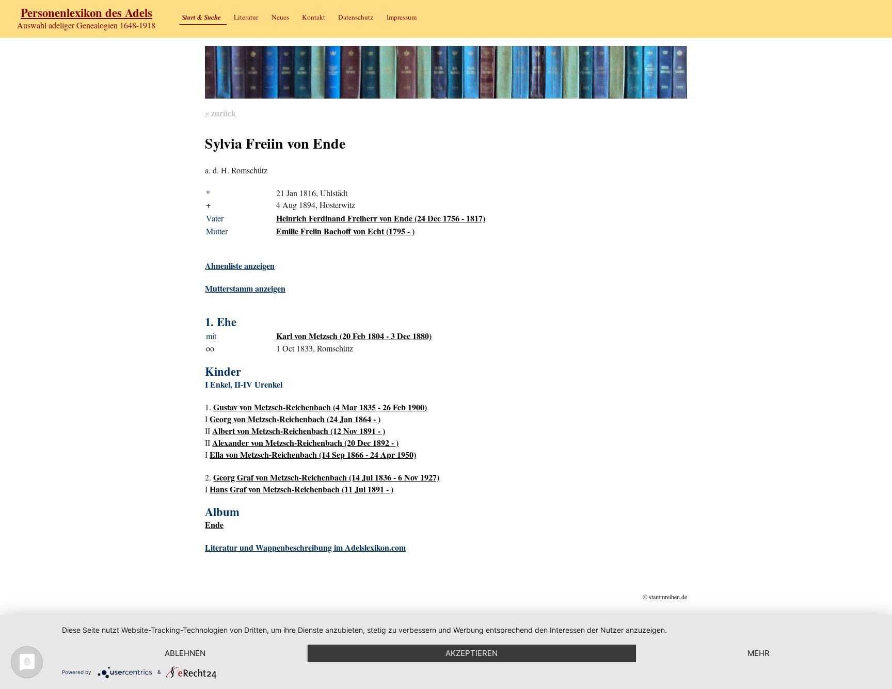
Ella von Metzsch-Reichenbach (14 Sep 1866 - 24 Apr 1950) (313, 454)
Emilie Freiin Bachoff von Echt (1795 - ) (345, 231)
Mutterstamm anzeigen (245, 288)
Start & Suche (201, 17)
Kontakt (313, 17)
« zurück (220, 113)
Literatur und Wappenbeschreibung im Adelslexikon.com (305, 547)
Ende (214, 525)
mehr (758, 653)
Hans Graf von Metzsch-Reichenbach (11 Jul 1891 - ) (301, 489)
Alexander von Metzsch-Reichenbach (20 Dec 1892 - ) (305, 442)
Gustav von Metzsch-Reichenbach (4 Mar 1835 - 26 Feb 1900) (320, 407)
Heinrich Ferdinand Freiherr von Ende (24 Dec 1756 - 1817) (380, 218)
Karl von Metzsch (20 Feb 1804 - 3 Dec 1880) (354, 336)
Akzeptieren (471, 653)
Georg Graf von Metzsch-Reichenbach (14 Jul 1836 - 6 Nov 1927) (326, 477)
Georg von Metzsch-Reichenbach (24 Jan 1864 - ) (295, 419)
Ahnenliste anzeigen (240, 265)
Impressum (402, 17)
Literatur (246, 17)
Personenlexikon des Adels (86, 12)
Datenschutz (355, 17)
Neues (280, 17)
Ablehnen (185, 653)
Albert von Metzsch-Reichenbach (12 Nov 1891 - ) (298, 431)
